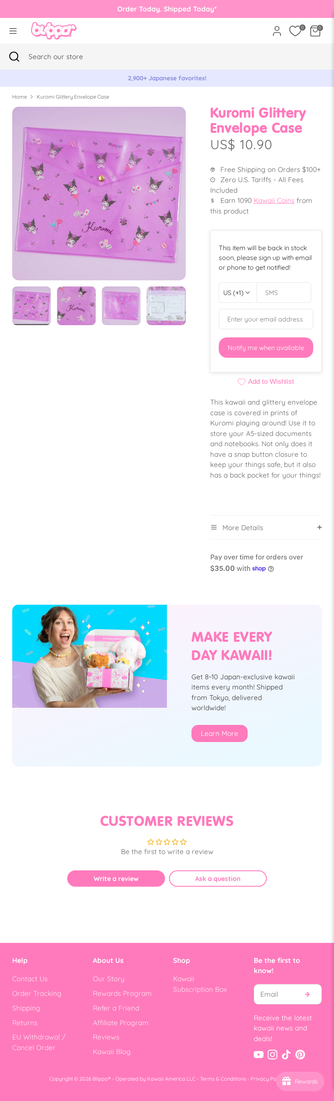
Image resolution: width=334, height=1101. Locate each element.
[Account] (277, 28)
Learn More (219, 733)
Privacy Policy (267, 1078)
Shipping (26, 1008)
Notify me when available (266, 348)
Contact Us (30, 978)
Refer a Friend (116, 1008)
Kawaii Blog (112, 1051)
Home (19, 96)
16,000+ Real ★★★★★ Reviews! (167, 78)
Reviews (106, 1037)
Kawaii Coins (274, 200)
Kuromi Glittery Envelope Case (73, 96)
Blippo (100, 1078)
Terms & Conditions (223, 1078)
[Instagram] (272, 1054)
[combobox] (67, 57)
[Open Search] (14, 57)
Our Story (109, 978)
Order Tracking (37, 993)
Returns (24, 1022)
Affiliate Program (121, 1022)
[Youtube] (259, 1054)
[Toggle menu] (13, 30)
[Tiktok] (286, 1054)
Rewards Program (122, 993)
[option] (167, 78)
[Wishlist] (295, 31)
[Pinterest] (300, 1054)
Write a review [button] (116, 878)
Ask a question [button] (218, 878)
